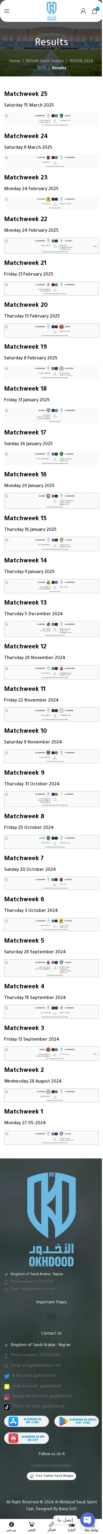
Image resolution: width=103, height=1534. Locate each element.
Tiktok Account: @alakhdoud (38, 1407)
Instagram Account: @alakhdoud (41, 1397)
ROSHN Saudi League (45, 61)
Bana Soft (68, 1509)
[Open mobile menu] (6, 10)
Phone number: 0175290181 (32, 1282)
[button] (51, 1316)
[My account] (83, 10)
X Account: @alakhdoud (33, 1376)
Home (14, 61)
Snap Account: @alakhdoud (37, 1386)
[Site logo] (51, 11)
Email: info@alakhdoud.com (33, 1289)
